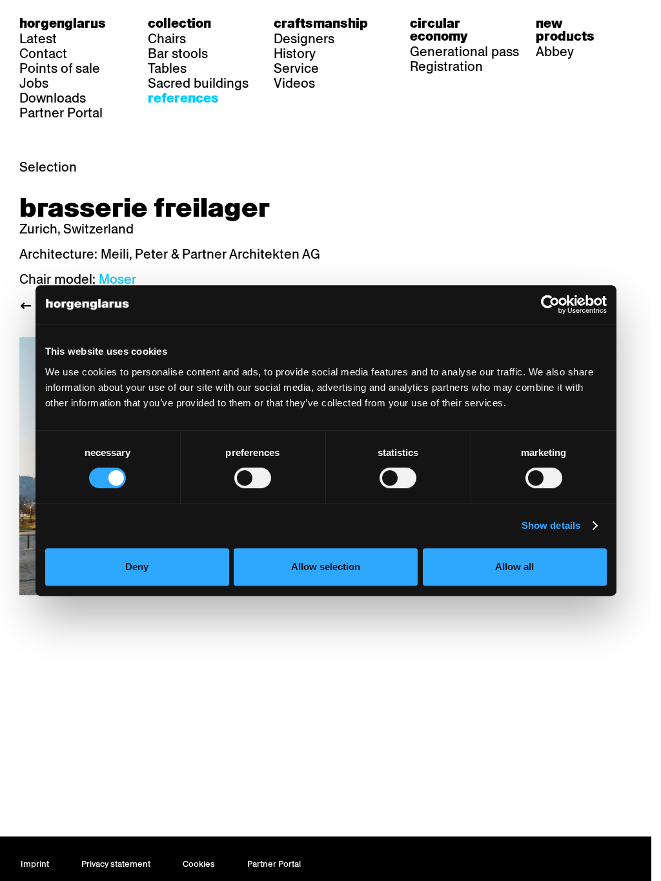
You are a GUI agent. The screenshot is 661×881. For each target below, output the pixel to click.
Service (296, 68)
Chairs (167, 38)
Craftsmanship (321, 23)
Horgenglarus (62, 23)
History (295, 53)
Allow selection (325, 566)
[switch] (252, 478)
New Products (565, 29)
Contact (43, 53)
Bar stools (178, 53)
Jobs (33, 83)
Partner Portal (61, 112)
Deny (136, 566)
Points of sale (59, 68)
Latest (38, 38)
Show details (551, 525)
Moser (117, 279)
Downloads (52, 98)
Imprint (35, 864)
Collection (179, 23)
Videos (294, 83)
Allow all (514, 566)
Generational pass (464, 51)
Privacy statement (115, 864)
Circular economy (438, 29)
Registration (446, 66)
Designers (304, 38)
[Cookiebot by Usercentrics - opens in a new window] (550, 304)
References (183, 98)
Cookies (199, 864)
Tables (167, 68)
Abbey (555, 51)
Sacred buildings (198, 83)
